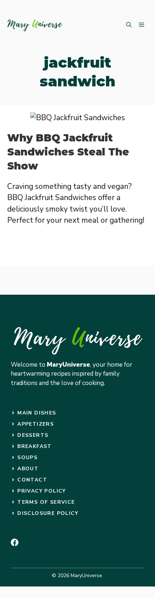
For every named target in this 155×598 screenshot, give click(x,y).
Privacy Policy (41, 491)
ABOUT (28, 468)
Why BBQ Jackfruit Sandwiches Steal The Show (68, 152)
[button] (129, 25)
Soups (27, 457)
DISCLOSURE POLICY (47, 513)
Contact (32, 479)
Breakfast (34, 446)
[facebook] (14, 542)
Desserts (32, 435)
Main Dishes (36, 412)
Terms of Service (46, 502)
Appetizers (35, 424)
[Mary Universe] (35, 25)
